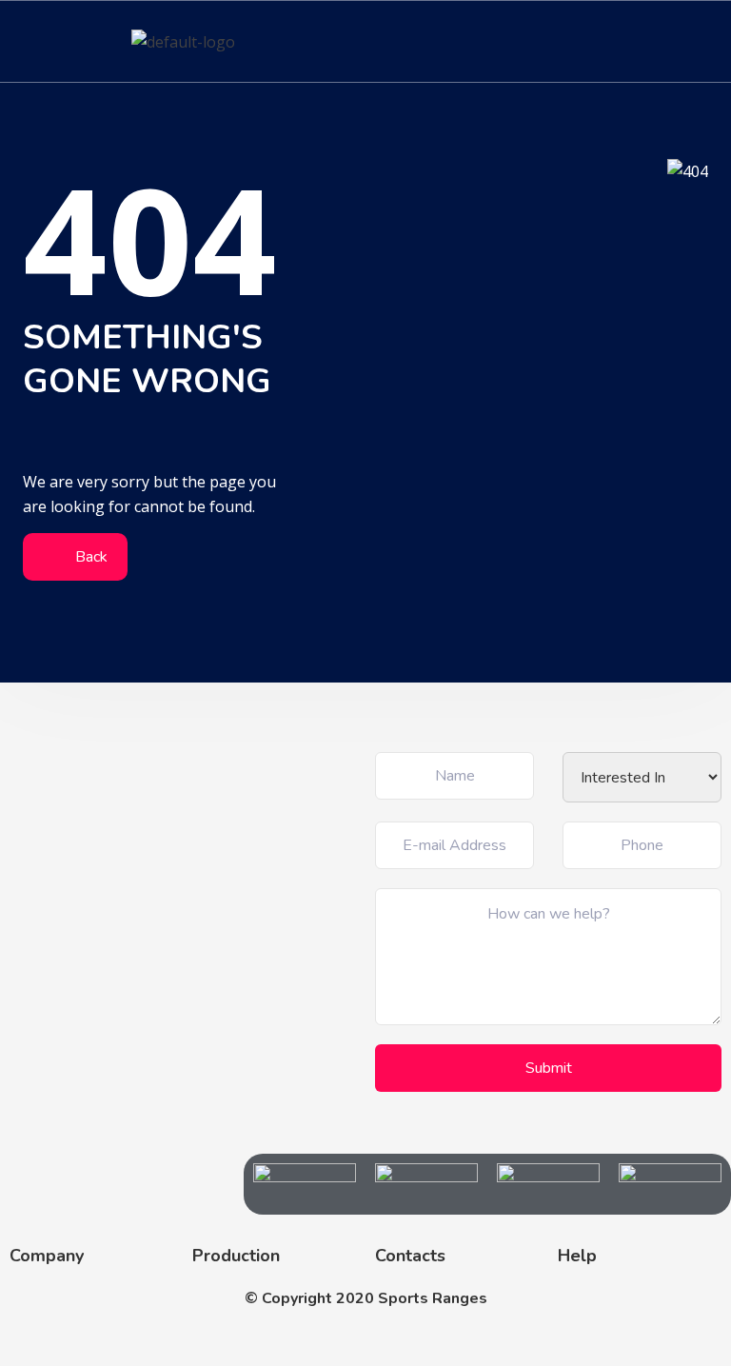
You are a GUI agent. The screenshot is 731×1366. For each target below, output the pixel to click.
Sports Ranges (432, 1298)
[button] (706, 41)
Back (89, 556)
